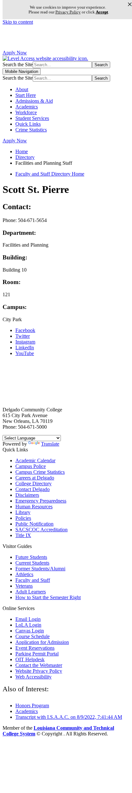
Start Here (25, 95)
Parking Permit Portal (37, 653)
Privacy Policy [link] (68, 12)
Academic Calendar (35, 460)
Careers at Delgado (34, 477)
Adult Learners (30, 591)
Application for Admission (42, 642)
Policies (23, 518)
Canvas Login (29, 630)
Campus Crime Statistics (40, 472)
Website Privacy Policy (38, 671)
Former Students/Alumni (40, 568)
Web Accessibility (33, 676)
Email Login (28, 619)
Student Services (32, 118)
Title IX (23, 535)
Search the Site (18, 64)
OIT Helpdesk (30, 659)
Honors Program (32, 705)
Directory (25, 157)
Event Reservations (34, 648)
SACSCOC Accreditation (41, 529)
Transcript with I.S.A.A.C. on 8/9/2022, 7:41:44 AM (68, 717)
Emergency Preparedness (40, 501)
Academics (26, 106)
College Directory (33, 483)
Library (22, 512)
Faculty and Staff (32, 580)
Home (21, 151)
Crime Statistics (31, 129)
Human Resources (34, 506)
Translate (50, 444)
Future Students (31, 557)
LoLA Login (28, 625)
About (21, 89)
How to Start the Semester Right (48, 597)
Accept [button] (102, 12)
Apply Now (15, 52)
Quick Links (28, 124)
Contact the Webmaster (38, 665)
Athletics (24, 574)
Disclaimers (27, 495)
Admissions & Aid (34, 101)
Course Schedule (32, 636)
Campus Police (30, 466)
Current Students (32, 563)
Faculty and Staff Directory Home (49, 174)
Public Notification (34, 524)
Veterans (24, 586)
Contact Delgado (32, 489)
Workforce (26, 112)
